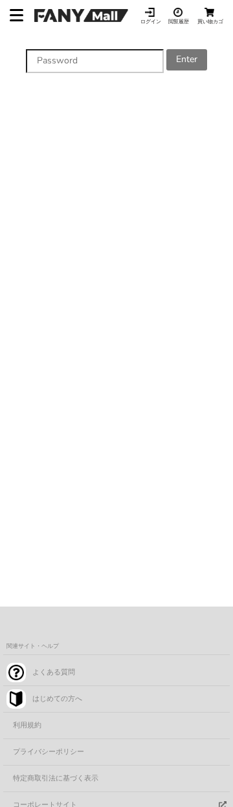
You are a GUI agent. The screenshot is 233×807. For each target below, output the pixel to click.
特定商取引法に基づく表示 (55, 778)
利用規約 (27, 725)
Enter (186, 59)
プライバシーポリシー (48, 752)
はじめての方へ (57, 699)
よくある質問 (53, 672)
